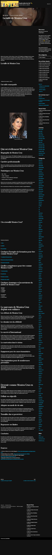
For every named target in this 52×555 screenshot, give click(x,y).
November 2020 (42, 149)
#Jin (39, 300)
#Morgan (40, 335)
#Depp (40, 258)
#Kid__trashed (41, 313)
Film (39, 428)
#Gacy (40, 276)
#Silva (40, 379)
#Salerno (40, 371)
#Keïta (40, 309)
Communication (5, 271)
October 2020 (41, 151)
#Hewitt (40, 289)
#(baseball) (41, 165)
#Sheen (40, 377)
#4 (39, 211)
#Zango (40, 419)
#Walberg (40, 408)
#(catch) (40, 171)
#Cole (40, 249)
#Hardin (40, 282)
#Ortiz (40, 344)
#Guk (40, 280)
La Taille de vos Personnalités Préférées (8, 506)
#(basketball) (41, 167)
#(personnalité (41, 194)
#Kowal (40, 317)
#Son (40, 382)
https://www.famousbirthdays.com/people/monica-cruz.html (12, 459)
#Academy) (41, 216)
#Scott (40, 375)
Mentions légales (42, 89)
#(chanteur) (41, 173)
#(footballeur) (41, 178)
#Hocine (40, 291)
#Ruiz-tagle (41, 364)
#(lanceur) (41, 187)
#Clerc (40, 247)
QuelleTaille (6, 15)
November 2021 (42, 147)
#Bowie (40, 233)
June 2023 (41, 140)
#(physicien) (41, 196)
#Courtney (41, 251)
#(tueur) (40, 204)
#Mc (39, 327)
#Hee (40, 287)
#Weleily (40, 411)
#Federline (41, 264)
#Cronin (40, 253)
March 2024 (41, 134)
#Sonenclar (41, 384)
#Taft (40, 390)
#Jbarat (40, 298)
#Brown (40, 238)
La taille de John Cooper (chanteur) (33, 534)
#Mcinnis (40, 329)
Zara (2, 243)
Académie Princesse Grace (7, 257)
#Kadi (40, 307)
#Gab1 (40, 275)
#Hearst (40, 286)
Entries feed (41, 437)
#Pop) (40, 351)
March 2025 (41, 129)
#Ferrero (40, 269)
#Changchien (41, 245)
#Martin (40, 326)
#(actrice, (40, 162)
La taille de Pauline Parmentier (44, 64)
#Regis (40, 357)
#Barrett (40, 225)
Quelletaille (7, 538)
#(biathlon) (41, 169)
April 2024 (40, 133)
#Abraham (41, 213)
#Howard (40, 295)
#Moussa (40, 337)
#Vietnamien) (41, 400)
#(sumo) (40, 202)
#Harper (40, 284)
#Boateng (40, 229)
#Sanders (40, 373)
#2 (39, 207)
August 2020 (41, 155)
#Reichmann (41, 358)
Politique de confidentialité (44, 86)
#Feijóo (40, 265)
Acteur (40, 422)
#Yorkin (40, 415)
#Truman (40, 399)
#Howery (40, 296)
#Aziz (40, 224)
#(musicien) (41, 191)
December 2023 (42, 138)
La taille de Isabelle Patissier (44, 72)
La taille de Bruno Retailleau (44, 66)
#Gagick (40, 278)
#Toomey (40, 397)
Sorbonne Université (5, 262)
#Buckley (40, 240)
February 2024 (41, 136)
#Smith (40, 380)
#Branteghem (41, 236)
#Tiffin (40, 395)
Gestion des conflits (5, 279)
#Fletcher (40, 271)
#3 (39, 209)
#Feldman (41, 267)
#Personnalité (41, 348)
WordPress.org (41, 440)
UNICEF (3, 245)
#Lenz (40, 320)
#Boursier (40, 231)
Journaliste (41, 430)
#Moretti (40, 333)
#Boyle (40, 234)
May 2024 (40, 131)
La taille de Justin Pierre (43, 75)
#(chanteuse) (41, 174)
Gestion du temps (5, 276)
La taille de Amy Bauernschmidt (44, 63)
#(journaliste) (41, 185)
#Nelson (40, 340)
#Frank (40, 273)
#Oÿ (39, 346)
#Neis (40, 338)
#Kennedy (41, 311)
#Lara (40, 318)
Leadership (4, 273)
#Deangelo (41, 256)
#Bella (40, 227)
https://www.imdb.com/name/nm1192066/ (22, 453)
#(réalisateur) (41, 200)
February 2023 (41, 144)
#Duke (40, 262)
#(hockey (40, 183)
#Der (40, 260)
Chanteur (40, 424)
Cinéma (40, 426)
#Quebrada (41, 353)
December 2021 (42, 145)
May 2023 (40, 142)
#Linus (40, 322)
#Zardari (40, 421)
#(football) (41, 176)
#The (40, 391)
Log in (40, 435)
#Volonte (40, 404)
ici (30, 186)
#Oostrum (41, 342)
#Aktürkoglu (41, 218)
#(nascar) (40, 193)
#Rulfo (40, 366)
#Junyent (40, 306)
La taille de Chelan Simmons (44, 70)
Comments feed (42, 438)
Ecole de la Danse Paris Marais (7, 259)
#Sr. (39, 386)
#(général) (41, 180)
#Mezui (40, 331)
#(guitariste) (41, 182)
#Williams (40, 413)
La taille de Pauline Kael (43, 74)
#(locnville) (41, 189)
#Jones (40, 302)
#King (40, 315)
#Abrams (40, 214)
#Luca (40, 324)
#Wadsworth (41, 406)
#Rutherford (41, 369)
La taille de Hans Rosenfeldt (44, 68)
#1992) (40, 205)
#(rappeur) (41, 198)
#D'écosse (41, 255)
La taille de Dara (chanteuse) (44, 77)
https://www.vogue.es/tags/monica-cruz (8, 456)
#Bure (40, 242)
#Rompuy (40, 362)
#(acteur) (40, 160)
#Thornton (41, 393)
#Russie (40, 368)
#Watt (40, 410)
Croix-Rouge (4, 248)
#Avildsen (40, 222)
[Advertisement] (18, 33)
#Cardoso (41, 244)
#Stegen (40, 388)
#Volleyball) (41, 402)
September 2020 (42, 153)
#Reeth (40, 355)
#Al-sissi (40, 220)
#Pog (40, 349)
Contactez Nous (42, 87)
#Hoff (40, 293)
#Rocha (40, 360)
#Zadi (40, 417)
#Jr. (39, 304)
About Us (40, 84)
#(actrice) (40, 163)
